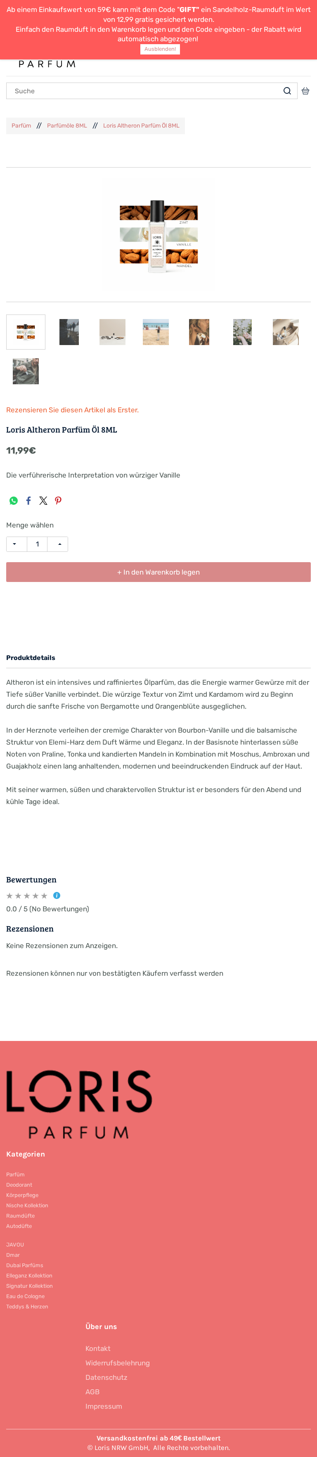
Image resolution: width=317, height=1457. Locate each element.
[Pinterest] (58, 500)
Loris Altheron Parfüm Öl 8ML (141, 125)
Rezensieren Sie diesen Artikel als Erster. (72, 410)
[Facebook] (28, 500)
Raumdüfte (20, 1216)
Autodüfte (19, 1226)
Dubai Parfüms (24, 1265)
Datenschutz (106, 1377)
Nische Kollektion (27, 1205)
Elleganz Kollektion (29, 1276)
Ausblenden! (160, 49)
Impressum (103, 1406)
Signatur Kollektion (29, 1286)
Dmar (13, 1255)
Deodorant (19, 1185)
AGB (92, 1392)
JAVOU (15, 1245)
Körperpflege (22, 1195)
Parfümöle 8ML (67, 125)
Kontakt (98, 1348)
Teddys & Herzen (27, 1306)
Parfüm (21, 125)
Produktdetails (30, 658)
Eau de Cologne (25, 1296)
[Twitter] (43, 500)
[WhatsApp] (13, 500)
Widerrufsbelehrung (117, 1363)
